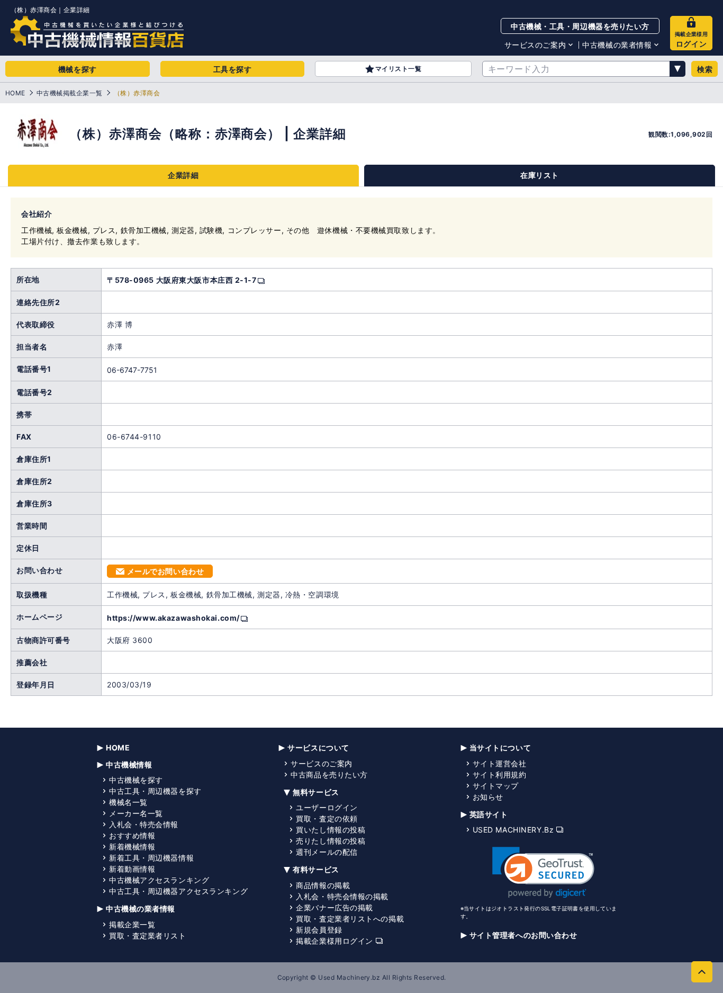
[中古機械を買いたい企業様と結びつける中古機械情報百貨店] (97, 32)
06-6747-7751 (132, 369)
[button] (543, 872)
